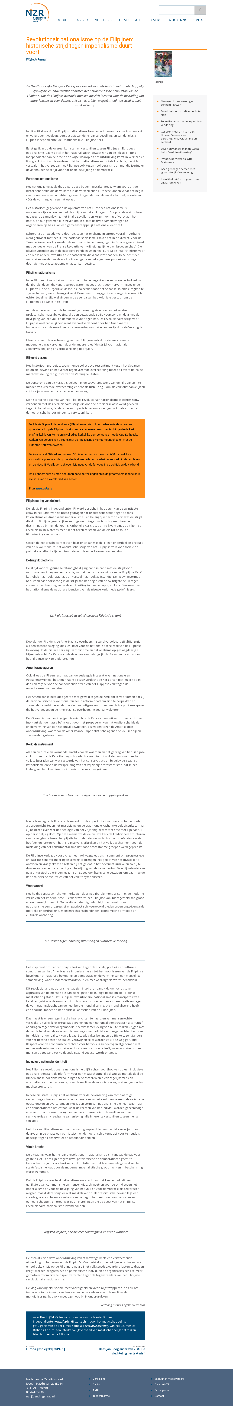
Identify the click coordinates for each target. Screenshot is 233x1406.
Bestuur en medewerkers (169, 1378)
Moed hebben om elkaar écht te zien (181, 113)
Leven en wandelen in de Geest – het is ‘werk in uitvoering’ (181, 150)
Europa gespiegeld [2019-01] (45, 1349)
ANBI (96, 1390)
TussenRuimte (129, 20)
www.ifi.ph (62, 1321)
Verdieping (103, 20)
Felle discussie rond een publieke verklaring (181, 123)
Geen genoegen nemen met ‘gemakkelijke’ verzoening (178, 170)
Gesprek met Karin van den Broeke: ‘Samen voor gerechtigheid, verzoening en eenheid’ (179, 137)
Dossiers (154, 20)
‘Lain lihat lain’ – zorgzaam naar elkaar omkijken (181, 180)
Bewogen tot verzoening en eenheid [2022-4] (177, 102)
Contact (199, 20)
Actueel (64, 20)
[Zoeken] (200, 10)
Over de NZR (177, 20)
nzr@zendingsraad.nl (40, 1396)
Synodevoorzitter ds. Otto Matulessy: (177, 160)
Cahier (96, 1384)
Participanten (162, 1390)
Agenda (82, 20)
